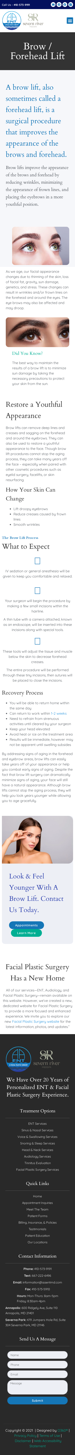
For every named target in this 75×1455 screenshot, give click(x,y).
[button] (70, 20)
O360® (63, 1430)
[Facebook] (59, 4)
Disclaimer (23, 1441)
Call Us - (16, 5)
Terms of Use (49, 1435)
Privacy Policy (25, 1435)
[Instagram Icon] (70, 4)
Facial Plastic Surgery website (35, 1021)
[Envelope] (53, 4)
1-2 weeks (59, 713)
